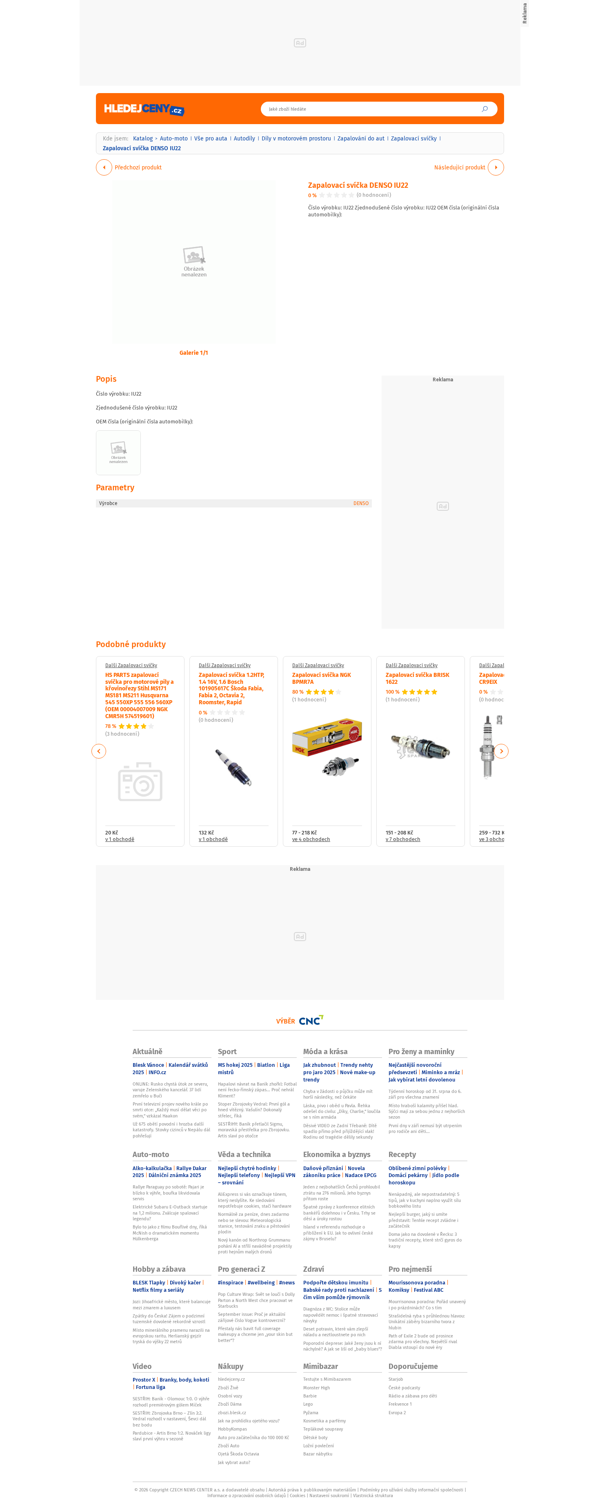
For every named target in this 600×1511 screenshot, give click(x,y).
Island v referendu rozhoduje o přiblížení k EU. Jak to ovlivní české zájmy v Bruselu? (338, 1233)
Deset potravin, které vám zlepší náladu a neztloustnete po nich (335, 1332)
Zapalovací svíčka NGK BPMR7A (321, 678)
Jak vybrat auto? (234, 1462)
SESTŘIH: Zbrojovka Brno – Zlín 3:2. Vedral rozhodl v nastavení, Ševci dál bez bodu (169, 1419)
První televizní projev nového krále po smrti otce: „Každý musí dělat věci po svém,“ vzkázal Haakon (170, 1110)
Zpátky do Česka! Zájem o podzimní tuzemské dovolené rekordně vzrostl (169, 1319)
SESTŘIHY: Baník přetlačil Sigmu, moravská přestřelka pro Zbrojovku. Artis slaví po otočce (254, 1130)
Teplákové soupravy (323, 1429)
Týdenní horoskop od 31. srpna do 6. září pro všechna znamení (425, 1094)
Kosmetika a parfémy (324, 1421)
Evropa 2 (397, 1412)
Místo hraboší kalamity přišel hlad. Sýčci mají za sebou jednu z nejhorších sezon (427, 1111)
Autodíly (244, 138)
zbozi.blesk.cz (232, 1412)
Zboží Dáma (230, 1404)
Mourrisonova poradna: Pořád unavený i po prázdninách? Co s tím (427, 1304)
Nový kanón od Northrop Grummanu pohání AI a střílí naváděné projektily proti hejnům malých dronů (255, 1246)
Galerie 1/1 (194, 352)
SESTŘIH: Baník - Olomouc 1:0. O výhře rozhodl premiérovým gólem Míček (171, 1401)
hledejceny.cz (231, 1379)
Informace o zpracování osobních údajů (246, 1495)
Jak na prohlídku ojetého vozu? (249, 1421)
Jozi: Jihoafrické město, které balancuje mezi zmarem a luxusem (172, 1304)
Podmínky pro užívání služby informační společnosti (411, 1490)
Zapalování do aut (361, 138)
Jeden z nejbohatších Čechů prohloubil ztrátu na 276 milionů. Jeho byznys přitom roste (341, 1193)
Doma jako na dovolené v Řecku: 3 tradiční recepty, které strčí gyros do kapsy (425, 1240)
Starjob (396, 1379)
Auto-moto (174, 138)
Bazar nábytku (317, 1454)
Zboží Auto (228, 1445)
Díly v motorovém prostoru (296, 138)
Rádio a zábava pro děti (413, 1396)
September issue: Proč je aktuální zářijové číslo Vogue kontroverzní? (251, 1317)
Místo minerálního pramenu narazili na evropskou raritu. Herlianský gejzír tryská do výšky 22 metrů (171, 1336)
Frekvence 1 (400, 1404)
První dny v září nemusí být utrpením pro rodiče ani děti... (425, 1128)
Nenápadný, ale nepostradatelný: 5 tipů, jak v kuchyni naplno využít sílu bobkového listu (425, 1200)
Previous (99, 751)
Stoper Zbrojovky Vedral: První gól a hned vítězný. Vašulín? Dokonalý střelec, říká (254, 1110)
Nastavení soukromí (329, 1495)
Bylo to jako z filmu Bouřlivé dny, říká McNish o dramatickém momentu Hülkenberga (170, 1233)
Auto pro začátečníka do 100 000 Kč (253, 1437)
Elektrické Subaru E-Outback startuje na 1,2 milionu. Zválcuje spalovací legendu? (170, 1213)
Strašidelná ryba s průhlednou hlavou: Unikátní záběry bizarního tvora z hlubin (427, 1322)
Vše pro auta (210, 138)
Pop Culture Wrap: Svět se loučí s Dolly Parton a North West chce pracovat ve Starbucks (256, 1300)
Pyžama (310, 1412)
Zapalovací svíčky (414, 138)
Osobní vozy (230, 1396)
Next (501, 751)
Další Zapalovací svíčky (131, 665)
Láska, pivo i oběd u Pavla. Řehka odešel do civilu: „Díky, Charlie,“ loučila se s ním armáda (341, 1111)
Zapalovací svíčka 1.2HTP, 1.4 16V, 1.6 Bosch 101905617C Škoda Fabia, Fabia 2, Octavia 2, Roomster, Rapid (231, 688)
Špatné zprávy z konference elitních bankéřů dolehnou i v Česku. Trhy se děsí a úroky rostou (339, 1213)
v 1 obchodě (119, 839)
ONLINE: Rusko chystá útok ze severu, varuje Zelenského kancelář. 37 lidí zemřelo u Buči (170, 1090)
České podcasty (404, 1387)
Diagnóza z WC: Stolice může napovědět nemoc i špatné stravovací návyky (340, 1315)
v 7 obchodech (403, 839)
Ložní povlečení (318, 1445)
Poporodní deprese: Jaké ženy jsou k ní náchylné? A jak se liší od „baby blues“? (342, 1346)
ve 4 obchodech (311, 839)
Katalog (143, 138)
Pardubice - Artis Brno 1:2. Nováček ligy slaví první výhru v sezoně (172, 1436)
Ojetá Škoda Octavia (238, 1454)
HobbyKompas (232, 1429)
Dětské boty (315, 1437)
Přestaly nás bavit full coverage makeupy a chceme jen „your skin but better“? (255, 1334)
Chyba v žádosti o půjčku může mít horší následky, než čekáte (338, 1094)
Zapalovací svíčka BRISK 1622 (417, 678)
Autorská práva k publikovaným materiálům (312, 1490)
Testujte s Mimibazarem (327, 1379)
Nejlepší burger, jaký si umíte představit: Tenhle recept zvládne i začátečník (423, 1220)
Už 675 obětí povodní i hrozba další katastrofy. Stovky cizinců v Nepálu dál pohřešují (171, 1130)
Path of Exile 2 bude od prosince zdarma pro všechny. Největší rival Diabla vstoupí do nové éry (423, 1342)
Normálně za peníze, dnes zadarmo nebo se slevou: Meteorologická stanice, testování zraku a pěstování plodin (254, 1223)
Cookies (297, 1495)
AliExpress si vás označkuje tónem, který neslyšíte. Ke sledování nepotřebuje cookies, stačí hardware (254, 1200)
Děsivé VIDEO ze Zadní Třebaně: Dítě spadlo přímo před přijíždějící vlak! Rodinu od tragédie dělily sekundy (340, 1131)
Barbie (310, 1396)
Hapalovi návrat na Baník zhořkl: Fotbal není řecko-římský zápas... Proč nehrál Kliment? (257, 1090)
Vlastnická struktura (373, 1495)
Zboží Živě (228, 1387)
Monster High (316, 1387)
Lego (308, 1404)
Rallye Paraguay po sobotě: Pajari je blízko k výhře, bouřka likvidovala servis (168, 1193)
